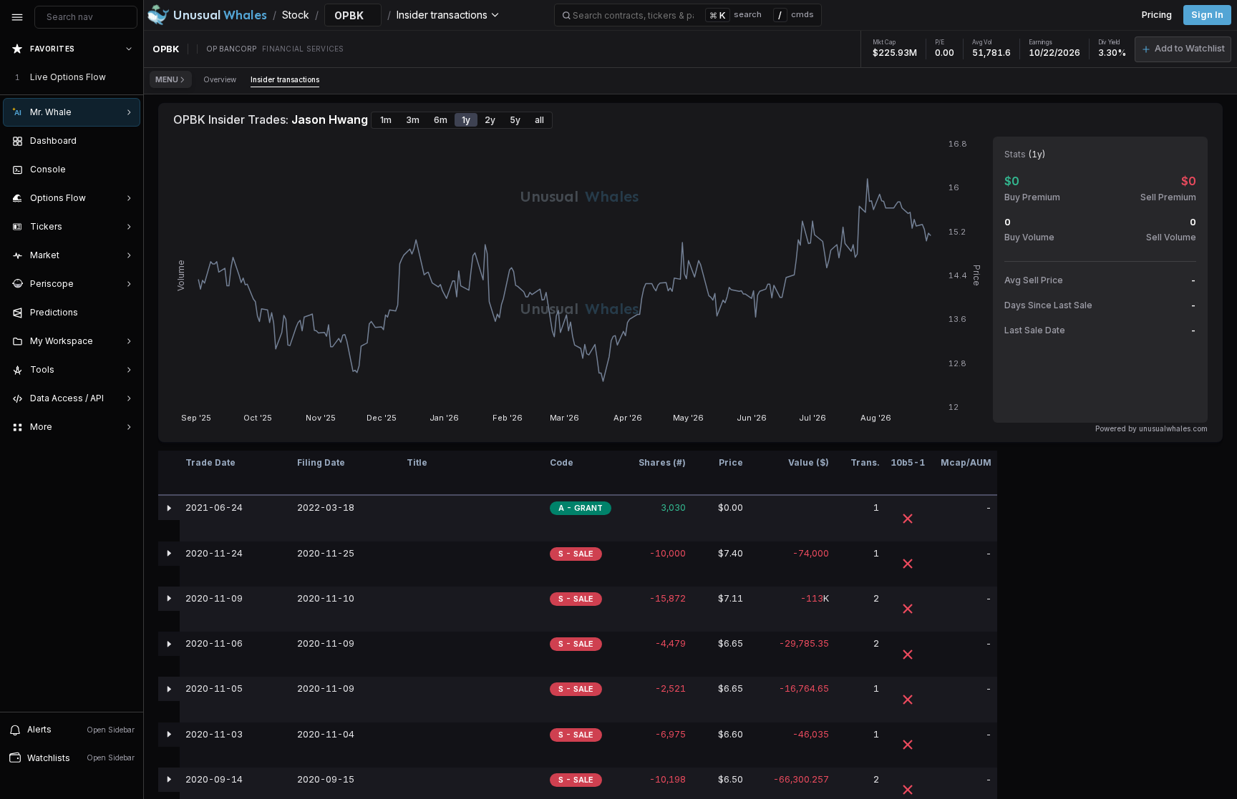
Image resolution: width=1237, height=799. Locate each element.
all (539, 119)
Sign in (1207, 14)
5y (515, 119)
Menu (166, 79)
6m (440, 119)
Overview (219, 79)
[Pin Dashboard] (126, 141)
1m (386, 119)
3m (412, 119)
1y (466, 119)
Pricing (1157, 14)
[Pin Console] (126, 169)
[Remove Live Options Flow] (130, 77)
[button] (1183, 49)
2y (490, 119)
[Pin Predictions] (126, 312)
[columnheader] (169, 473)
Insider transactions (285, 79)
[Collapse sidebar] (17, 17)
